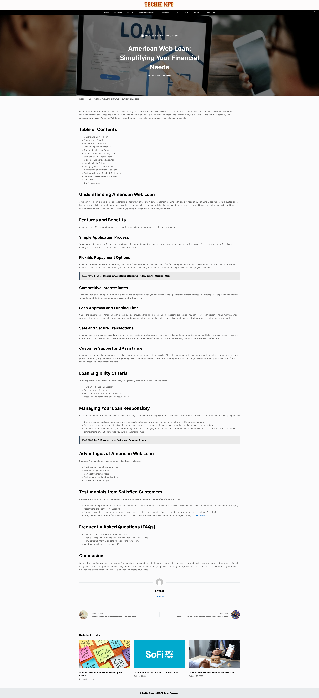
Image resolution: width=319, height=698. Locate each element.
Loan (176, 36)
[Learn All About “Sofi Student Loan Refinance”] (159, 654)
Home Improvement (147, 12)
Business (118, 12)
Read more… (200, 515)
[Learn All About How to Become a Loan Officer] (214, 654)
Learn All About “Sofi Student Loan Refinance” (156, 672)
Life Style (165, 12)
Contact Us (210, 12)
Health (130, 12)
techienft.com (148, 693)
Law (176, 12)
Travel (196, 12)
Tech (186, 12)
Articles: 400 (159, 596)
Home (106, 12)
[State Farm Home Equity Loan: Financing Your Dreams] (104, 654)
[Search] (314, 12)
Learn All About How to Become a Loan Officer (211, 672)
